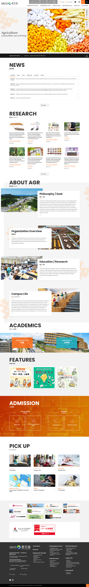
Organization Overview (32, 5)
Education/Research (67, 5)
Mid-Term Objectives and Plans (39, 562)
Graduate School (56, 5)
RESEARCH (23, 113)
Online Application (53, 566)
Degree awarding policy (54, 564)
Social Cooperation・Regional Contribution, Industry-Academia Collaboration (71, 553)
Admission (52, 551)
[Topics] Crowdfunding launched (20, 98)
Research (36, 75)
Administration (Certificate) (71, 565)
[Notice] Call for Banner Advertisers (34, 55)
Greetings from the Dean (38, 555)
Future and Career (69, 564)
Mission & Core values (37, 559)
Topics (18, 75)
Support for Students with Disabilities (72, 563)
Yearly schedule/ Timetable (54, 550)
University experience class (54, 552)
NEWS (17, 65)
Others (42, 75)
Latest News (36, 546)
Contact (13, 574)
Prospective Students (15, 565)
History (35, 560)
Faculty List (35, 558)
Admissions (29, 75)
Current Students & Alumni (24, 566)
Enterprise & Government (12, 569)
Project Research (69, 551)
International (85, 5)
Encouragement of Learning (55, 554)
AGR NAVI (51, 555)
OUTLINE (87, 23)
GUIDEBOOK (87, 13)
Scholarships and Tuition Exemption (72, 562)
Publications (68, 550)
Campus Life (77, 5)
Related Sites (68, 573)
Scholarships (52, 565)
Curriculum (68, 560)
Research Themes (69, 549)
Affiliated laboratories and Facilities (56, 549)
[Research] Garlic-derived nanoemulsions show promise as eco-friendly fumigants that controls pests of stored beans (39, 94)
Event (23, 75)
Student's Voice (69, 567)
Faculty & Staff (24, 568)
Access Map (24, 574)
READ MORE (43, 105)
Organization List (37, 557)
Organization (36, 556)
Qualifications (68, 561)
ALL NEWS (12, 75)
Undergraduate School (45, 5)
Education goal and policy (71, 548)
